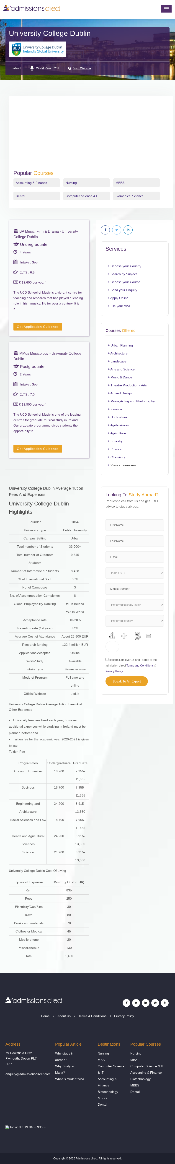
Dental (20, 196)
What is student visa (69, 1079)
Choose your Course (125, 282)
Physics (115, 449)
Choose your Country (125, 266)
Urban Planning (121, 345)
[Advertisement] (90, 136)
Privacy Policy (114, 671)
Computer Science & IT (82, 196)
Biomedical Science (130, 196)
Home (45, 1016)
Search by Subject (123, 274)
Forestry (116, 441)
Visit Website (82, 68)
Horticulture (118, 417)
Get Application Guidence (38, 326)
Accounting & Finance (31, 183)
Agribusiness (119, 425)
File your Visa (120, 306)
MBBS (120, 183)
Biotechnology (108, 1092)
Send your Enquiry (123, 290)
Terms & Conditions (92, 1016)
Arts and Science (122, 369)
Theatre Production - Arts (128, 385)
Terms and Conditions (140, 665)
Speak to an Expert (127, 681)
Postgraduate (31, 366)
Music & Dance (121, 377)
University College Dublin (50, 33)
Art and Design (121, 393)
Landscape (118, 361)
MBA (101, 1060)
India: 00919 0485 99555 (27, 1127)
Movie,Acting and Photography (132, 401)
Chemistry (117, 457)
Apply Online (119, 298)
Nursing (71, 183)
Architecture (119, 353)
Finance (116, 409)
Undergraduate (33, 244)
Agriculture (118, 433)
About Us (64, 1016)
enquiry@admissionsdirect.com (28, 1074)
